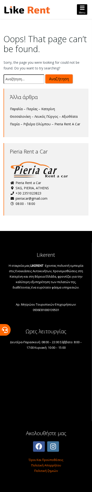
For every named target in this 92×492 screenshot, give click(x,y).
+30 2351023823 (28, 193)
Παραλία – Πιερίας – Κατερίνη (32, 109)
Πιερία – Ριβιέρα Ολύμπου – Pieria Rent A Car (45, 124)
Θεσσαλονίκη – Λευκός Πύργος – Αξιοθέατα (44, 116)
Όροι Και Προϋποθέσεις (46, 460)
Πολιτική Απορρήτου (46, 465)
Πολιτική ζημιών (46, 471)
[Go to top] (84, 484)
